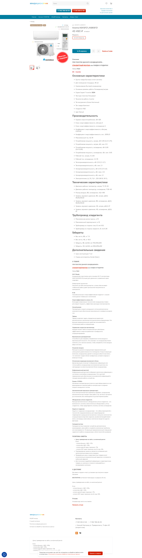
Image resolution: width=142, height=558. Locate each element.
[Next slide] (67, 44)
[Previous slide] (32, 44)
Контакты (65, 17)
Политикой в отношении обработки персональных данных (64, 554)
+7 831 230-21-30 (81, 522)
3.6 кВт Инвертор (79, 38)
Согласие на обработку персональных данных (42, 526)
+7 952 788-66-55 (64, 11)
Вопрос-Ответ (74, 17)
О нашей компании (35, 521)
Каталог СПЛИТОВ (44, 17)
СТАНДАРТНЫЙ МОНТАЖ (80, 268)
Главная (34, 17)
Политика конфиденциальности (38, 524)
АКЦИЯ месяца (55, 17)
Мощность (75, 35)
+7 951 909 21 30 (79, 11)
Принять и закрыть (95, 553)
